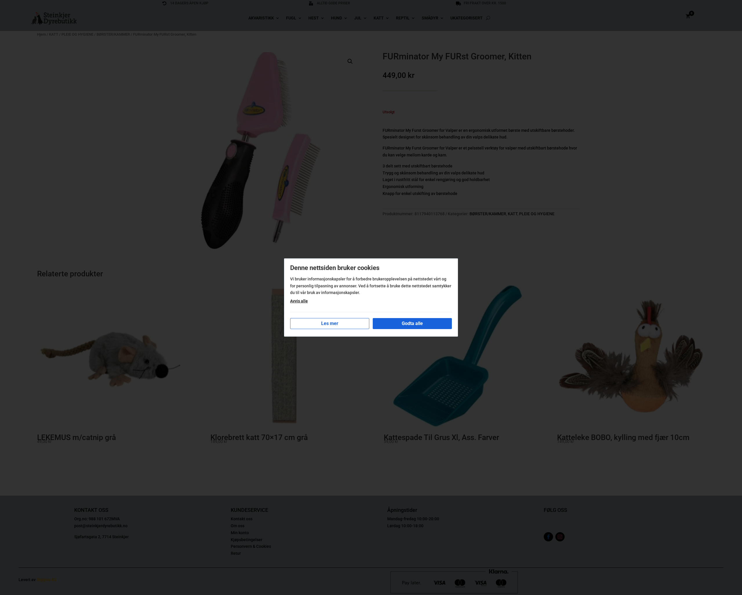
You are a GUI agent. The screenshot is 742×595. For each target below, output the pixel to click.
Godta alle (412, 323)
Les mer (329, 323)
